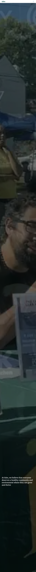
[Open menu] (33, 1)
